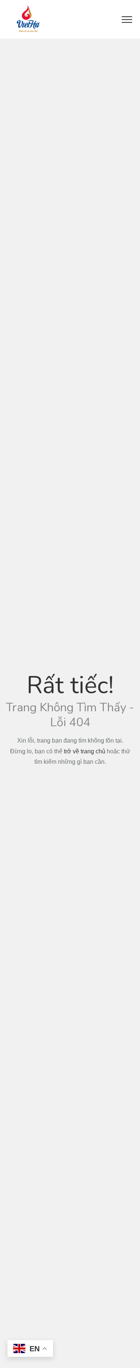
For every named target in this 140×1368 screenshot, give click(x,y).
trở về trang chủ (84, 751)
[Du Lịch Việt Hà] (28, 19)
